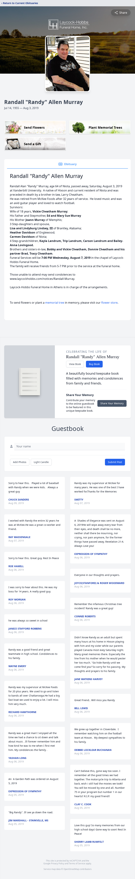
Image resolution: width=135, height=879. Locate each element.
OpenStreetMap (71, 869)
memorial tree (54, 303)
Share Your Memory (112, 403)
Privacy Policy (57, 863)
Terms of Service (77, 863)
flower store (109, 303)
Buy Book (94, 364)
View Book (75, 364)
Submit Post (115, 462)
